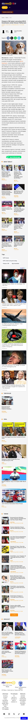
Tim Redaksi (5, 709)
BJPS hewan (6, 258)
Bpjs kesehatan (15, 263)
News (7, 17)
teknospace (23, 700)
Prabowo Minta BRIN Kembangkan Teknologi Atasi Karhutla (17, 607)
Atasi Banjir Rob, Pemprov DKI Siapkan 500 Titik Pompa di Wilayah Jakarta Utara (6, 174)
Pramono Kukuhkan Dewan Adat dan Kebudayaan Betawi (17, 527)
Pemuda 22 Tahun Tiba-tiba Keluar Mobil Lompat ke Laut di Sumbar (18, 547)
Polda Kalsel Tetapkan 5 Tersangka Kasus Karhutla (17, 596)
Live (4, 7)
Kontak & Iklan (5, 705)
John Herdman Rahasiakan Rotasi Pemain (12, 503)
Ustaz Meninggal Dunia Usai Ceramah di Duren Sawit (13, 437)
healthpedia (23, 699)
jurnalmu (22, 702)
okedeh (23, 704)
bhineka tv (14, 699)
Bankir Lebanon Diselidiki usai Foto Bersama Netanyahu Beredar (20, 634)
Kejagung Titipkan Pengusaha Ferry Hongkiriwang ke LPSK (11, 460)
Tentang (5, 696)
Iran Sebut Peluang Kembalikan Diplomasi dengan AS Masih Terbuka (18, 538)
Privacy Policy (5, 698)
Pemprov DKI (6, 263)
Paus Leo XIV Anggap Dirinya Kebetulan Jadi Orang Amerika (7, 633)
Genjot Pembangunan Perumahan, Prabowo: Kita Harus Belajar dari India (20, 653)
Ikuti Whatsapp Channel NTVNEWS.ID (15, 157)
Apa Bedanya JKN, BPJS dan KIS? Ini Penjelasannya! (18, 192)
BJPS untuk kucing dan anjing (10, 260)
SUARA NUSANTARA (7, 12)
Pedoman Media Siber (5, 702)
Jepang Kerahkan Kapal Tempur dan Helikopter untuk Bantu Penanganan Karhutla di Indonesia (18, 567)
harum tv (14, 697)
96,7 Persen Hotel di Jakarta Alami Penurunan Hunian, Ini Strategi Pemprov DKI (7, 245)
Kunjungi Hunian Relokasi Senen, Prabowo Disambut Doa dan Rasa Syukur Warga (7, 409)
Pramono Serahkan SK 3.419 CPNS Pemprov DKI (6, 226)
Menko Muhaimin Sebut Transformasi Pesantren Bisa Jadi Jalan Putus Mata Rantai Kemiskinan (17, 577)
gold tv (14, 700)
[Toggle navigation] (9, 7)
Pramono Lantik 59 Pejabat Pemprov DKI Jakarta (7, 209)
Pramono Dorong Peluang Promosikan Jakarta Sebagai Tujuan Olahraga (7, 192)
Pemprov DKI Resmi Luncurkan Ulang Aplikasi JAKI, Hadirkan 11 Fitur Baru (19, 227)
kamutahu (22, 703)
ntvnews (22, 697)
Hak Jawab (5, 707)
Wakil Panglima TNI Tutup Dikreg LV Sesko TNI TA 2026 (7, 671)
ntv (14, 696)
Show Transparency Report (20, 688)
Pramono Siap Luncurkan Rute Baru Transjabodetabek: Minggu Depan (19, 209)
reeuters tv (14, 702)
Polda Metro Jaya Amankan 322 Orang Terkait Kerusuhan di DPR (17, 587)
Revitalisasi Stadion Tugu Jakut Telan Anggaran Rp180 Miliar (19, 244)
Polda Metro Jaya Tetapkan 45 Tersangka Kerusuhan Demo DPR (18, 557)
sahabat (23, 696)
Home (3, 17)
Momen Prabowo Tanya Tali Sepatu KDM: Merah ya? (14, 482)
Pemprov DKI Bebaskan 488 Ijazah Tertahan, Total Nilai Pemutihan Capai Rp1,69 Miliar (18, 175)
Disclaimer (5, 700)
